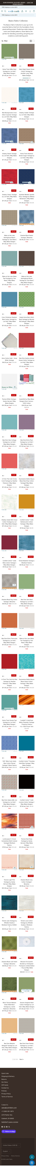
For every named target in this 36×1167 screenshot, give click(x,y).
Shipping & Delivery (7, 1078)
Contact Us (5, 1089)
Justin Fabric (9, 1160)
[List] (33, 42)
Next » (22, 1061)
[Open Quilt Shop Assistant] (32, 1163)
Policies (4, 1092)
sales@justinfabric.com (9, 1109)
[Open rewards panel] (32, 1157)
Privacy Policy (6, 1095)
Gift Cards (4, 1086)
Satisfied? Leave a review (9, 1123)
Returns (4, 1081)
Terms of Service (7, 1098)
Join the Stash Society (23, 4)
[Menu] (2, 13)
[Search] (6, 13)
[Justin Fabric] (14, 12)
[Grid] (31, 42)
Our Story (4, 1083)
